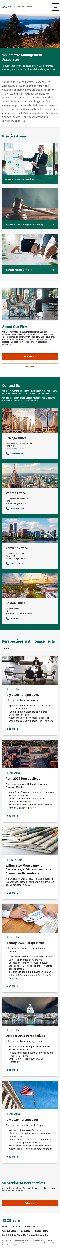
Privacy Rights (41, 1231)
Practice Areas (31, 1226)
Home (5, 1226)
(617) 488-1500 (17, 618)
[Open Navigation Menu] (55, 7)
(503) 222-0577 (17, 563)
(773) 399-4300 (17, 453)
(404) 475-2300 (17, 508)
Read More (12, 728)
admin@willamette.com (40, 393)
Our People (7, 400)
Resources (25, 1231)
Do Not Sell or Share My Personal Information (25, 1235)
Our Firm (16, 1226)
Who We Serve (9, 1231)
